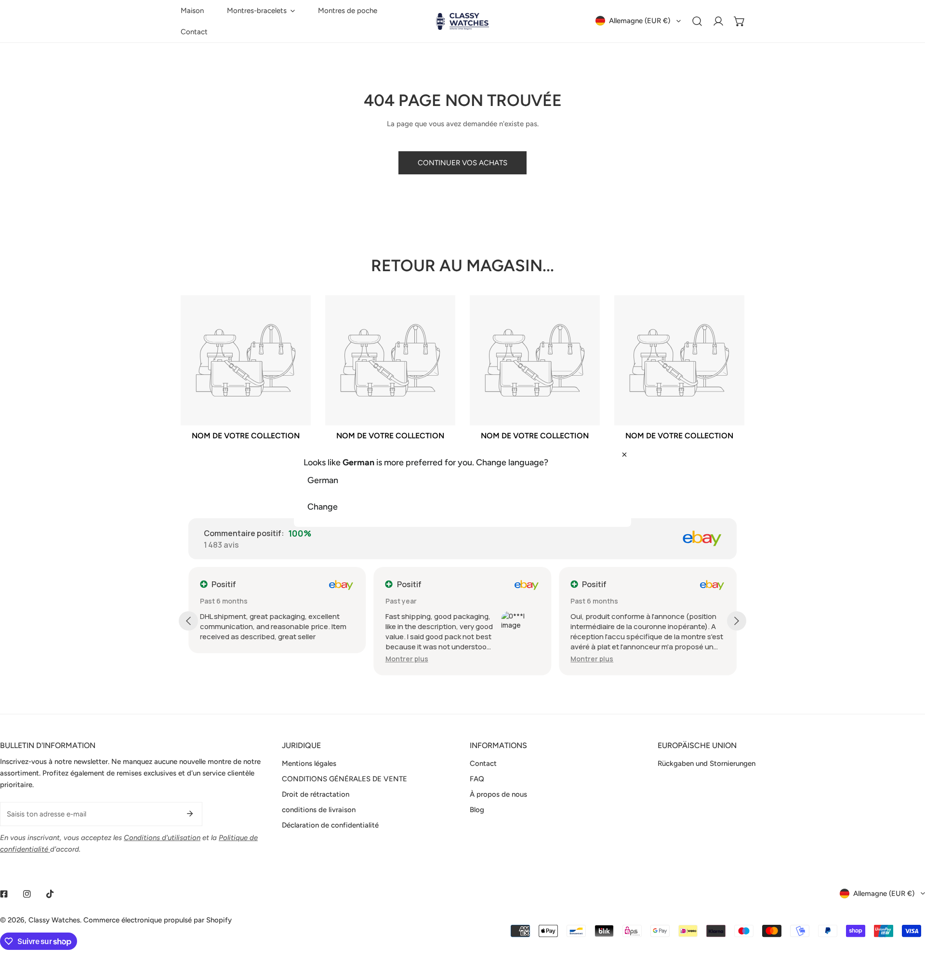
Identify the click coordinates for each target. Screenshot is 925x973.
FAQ (477, 779)
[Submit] (189, 813)
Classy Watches (54, 920)
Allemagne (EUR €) (639, 20)
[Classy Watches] (462, 21)
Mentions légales (309, 763)
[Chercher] (697, 21)
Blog (477, 809)
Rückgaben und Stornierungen (706, 763)
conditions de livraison (319, 809)
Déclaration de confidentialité (330, 825)
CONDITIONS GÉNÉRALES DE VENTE (344, 779)
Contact (483, 763)
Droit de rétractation (315, 794)
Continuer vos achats (462, 162)
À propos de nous (498, 794)
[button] (260, 10)
